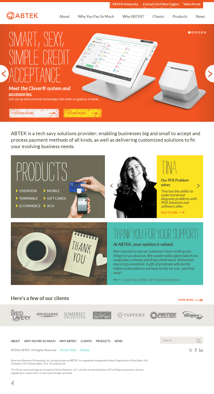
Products (180, 16)
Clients (158, 16)
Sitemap (84, 350)
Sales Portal (191, 4)
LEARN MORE (77, 113)
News (200, 16)
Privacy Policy (68, 350)
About (64, 16)
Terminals (28, 198)
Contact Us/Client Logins (161, 4)
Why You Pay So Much (96, 16)
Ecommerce (30, 206)
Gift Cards (56, 198)
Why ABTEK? (133, 16)
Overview (28, 191)
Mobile (53, 191)
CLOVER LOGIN (23, 113)
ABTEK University (125, 4)
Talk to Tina (169, 212)
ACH (50, 206)
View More (186, 300)
